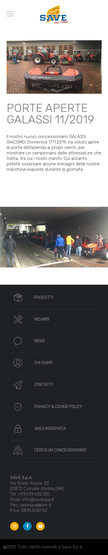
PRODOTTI (43, 297)
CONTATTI (43, 384)
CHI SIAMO (43, 362)
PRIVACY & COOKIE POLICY (58, 406)
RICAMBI (41, 319)
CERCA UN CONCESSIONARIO (60, 450)
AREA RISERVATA (50, 428)
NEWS (39, 340)
